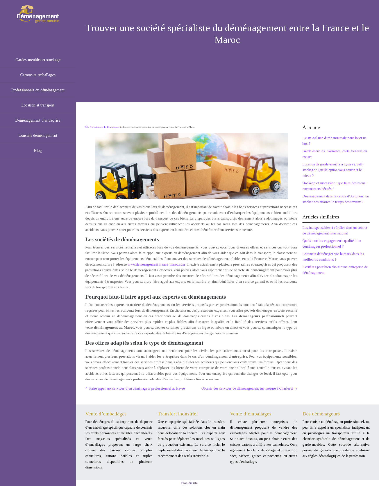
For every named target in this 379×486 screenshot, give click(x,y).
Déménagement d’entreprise (37, 120)
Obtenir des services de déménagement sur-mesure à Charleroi (247, 388)
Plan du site (189, 483)
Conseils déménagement (37, 135)
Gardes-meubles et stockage (38, 60)
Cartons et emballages (37, 75)
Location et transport (37, 105)
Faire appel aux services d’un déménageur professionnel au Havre (137, 388)
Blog (38, 150)
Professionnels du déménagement (37, 90)
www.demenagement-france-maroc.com (157, 264)
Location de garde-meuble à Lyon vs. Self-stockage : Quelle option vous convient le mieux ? (333, 169)
